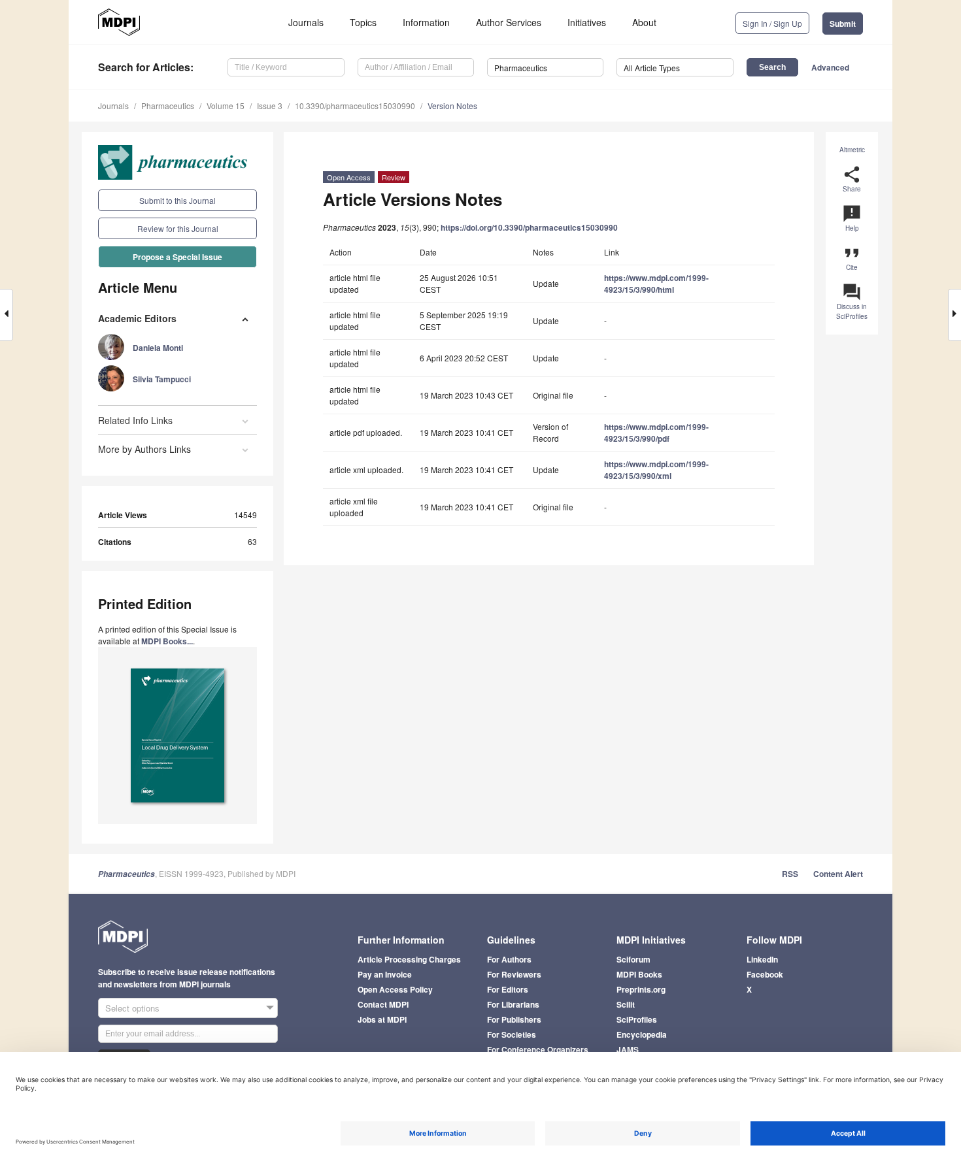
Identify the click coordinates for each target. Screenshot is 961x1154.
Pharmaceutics (167, 105)
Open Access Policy (395, 989)
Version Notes (452, 105)
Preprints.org (641, 989)
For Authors (509, 959)
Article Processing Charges (409, 959)
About (644, 22)
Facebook (765, 974)
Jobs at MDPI (382, 1019)
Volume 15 (225, 105)
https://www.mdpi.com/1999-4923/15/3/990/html (656, 283)
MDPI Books (639, 974)
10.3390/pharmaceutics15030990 (355, 105)
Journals (306, 22)
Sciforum (633, 959)
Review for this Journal (177, 228)
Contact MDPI (383, 1004)
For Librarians (513, 1004)
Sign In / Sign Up (772, 23)
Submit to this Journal (177, 200)
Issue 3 (269, 105)
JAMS (627, 1049)
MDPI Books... (167, 641)
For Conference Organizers (537, 1049)
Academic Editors (137, 318)
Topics (363, 22)
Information (426, 22)
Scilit (625, 1004)
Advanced (830, 67)
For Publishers (514, 1019)
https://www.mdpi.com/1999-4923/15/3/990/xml (656, 470)
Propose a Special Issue (177, 257)
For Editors (507, 989)
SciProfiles (636, 1019)
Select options (132, 1008)
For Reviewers (514, 974)
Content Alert (838, 874)
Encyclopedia (641, 1034)
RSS (790, 874)
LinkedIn (762, 959)
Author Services (508, 22)
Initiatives (586, 22)
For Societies (511, 1034)
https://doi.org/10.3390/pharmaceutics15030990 (529, 227)
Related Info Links (135, 420)
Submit (843, 23)
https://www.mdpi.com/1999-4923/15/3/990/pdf (656, 432)
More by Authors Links (144, 448)
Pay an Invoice (385, 974)
